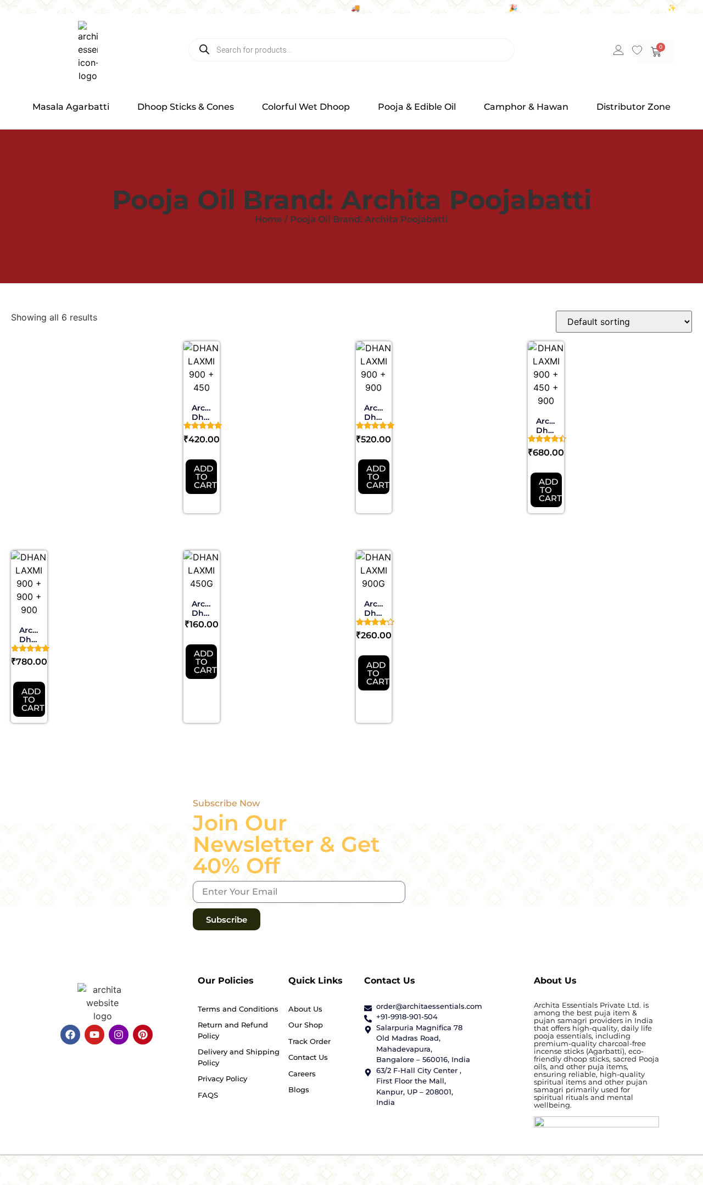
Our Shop (305, 1024)
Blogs (298, 1089)
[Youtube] (94, 1034)
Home (268, 219)
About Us (305, 1008)
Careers (302, 1073)
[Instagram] (119, 1034)
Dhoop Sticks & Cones (185, 107)
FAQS (208, 1095)
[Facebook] (70, 1034)
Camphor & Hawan (526, 107)
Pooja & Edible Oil (417, 107)
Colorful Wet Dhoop (306, 107)
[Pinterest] (143, 1034)
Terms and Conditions (238, 1008)
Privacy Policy (222, 1078)
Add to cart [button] (205, 476)
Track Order (309, 1041)
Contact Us (308, 1057)
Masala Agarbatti (70, 107)
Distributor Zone (633, 107)
